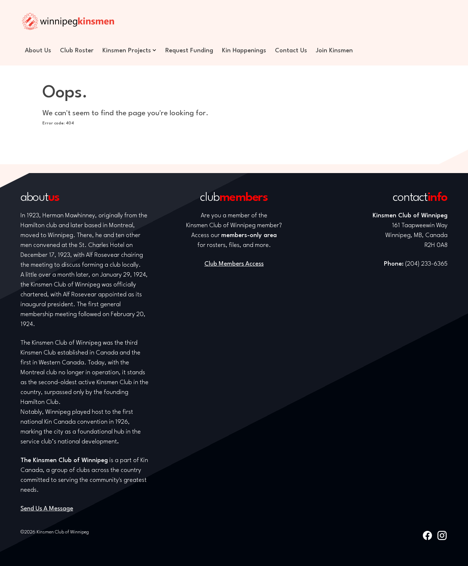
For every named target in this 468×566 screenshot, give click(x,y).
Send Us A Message (46, 509)
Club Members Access (234, 264)
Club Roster (77, 51)
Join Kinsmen (334, 51)
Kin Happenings (244, 51)
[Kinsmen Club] (68, 21)
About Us (38, 51)
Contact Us (291, 51)
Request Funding (189, 51)
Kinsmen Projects (126, 51)
